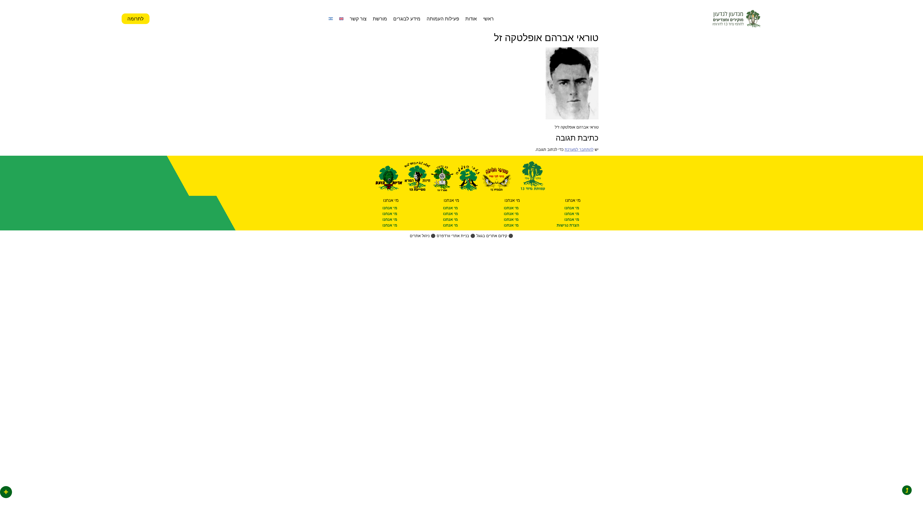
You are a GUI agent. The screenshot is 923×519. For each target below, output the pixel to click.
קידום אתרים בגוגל (491, 235)
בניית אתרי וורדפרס (453, 235)
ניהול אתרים (420, 235)
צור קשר (358, 19)
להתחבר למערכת (579, 149)
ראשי (488, 19)
